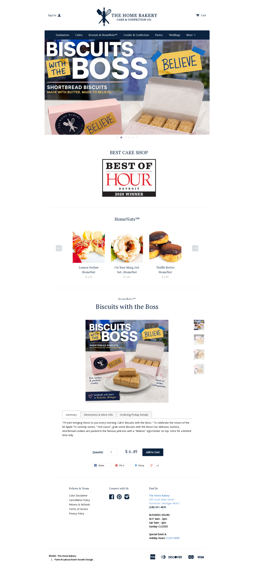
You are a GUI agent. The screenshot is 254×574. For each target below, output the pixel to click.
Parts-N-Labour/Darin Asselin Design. (74, 559)
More (189, 35)
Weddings (174, 35)
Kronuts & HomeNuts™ (103, 35)
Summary (71, 414)
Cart (203, 15)
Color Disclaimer (78, 495)
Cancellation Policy (79, 500)
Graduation (62, 35)
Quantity (98, 452)
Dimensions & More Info (98, 414)
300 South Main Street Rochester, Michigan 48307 (164, 499)
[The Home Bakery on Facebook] (111, 498)
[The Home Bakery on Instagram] (127, 498)
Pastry (159, 35)
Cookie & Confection (136, 35)
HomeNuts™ (127, 298)
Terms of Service (78, 509)
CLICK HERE (173, 538)
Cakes (78, 35)
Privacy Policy (76, 513)
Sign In (52, 15)
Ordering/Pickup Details (134, 414)
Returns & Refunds (79, 504)
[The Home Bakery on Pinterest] (119, 498)
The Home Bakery (67, 555)
